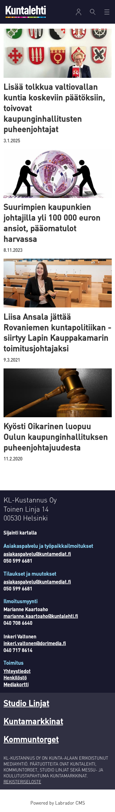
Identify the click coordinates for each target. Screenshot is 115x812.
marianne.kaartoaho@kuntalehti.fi (41, 616)
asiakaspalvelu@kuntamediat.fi (37, 554)
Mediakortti (16, 684)
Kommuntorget (31, 739)
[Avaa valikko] (78, 12)
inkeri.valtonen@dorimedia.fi (35, 643)
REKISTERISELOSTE (22, 781)
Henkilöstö (15, 677)
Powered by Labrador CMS (57, 803)
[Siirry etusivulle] (25, 11)
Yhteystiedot (17, 671)
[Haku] (92, 11)
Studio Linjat (26, 702)
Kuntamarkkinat (33, 721)
